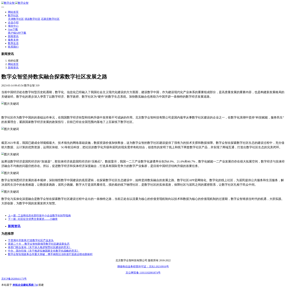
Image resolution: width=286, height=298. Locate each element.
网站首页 (13, 12)
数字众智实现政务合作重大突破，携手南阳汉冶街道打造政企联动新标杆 (50, 254)
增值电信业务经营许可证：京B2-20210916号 (143, 266)
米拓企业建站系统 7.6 (25, 284)
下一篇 (33, 219)
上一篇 (39, 215)
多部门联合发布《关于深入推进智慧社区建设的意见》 (40, 247)
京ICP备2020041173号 (14, 278)
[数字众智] (143, 3)
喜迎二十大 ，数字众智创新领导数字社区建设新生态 (39, 243)
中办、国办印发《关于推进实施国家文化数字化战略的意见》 (43, 250)
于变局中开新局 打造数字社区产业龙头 (31, 240)
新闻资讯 (13, 67)
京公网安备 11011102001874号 (143, 272)
